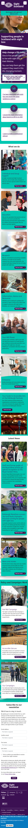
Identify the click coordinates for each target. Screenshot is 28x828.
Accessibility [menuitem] (10, 810)
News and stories (9, 562)
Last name (4, 748)
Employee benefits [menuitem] (6, 812)
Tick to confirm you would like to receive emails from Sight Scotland (13, 755)
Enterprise (6, 380)
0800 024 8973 (14, 14)
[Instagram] (8, 792)
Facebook (3, 795)
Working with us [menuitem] (21, 814)
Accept (3, 825)
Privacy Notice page (10, 774)
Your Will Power (8, 337)
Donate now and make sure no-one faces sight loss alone (13, 77)
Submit (14, 778)
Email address (5, 729)
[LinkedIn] (8, 795)
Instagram (12, 792)
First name (4, 742)
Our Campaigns (8, 686)
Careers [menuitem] (16, 810)
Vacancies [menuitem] (22, 810)
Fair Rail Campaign (9, 610)
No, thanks (10, 825)
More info (3, 822)
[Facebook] (21, 792)
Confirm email (5, 735)
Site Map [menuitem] (3, 810)
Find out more (19, 186)
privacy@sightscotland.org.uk (9, 767)
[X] (17, 792)
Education (6, 215)
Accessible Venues (9, 648)
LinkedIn (12, 795)
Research (6, 256)
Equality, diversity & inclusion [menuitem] (9, 814)
